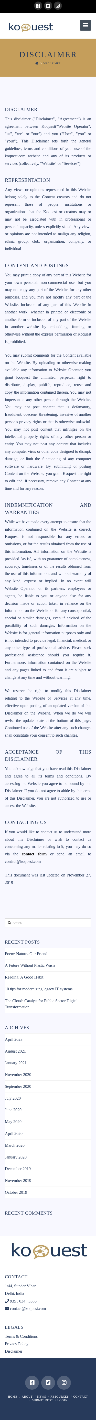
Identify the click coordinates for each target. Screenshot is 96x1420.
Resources (59, 1396)
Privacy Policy (16, 1344)
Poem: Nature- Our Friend (26, 954)
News (41, 1396)
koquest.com (15, 156)
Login (62, 1400)
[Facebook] (38, 6)
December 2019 (18, 1168)
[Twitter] (48, 6)
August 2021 (15, 1051)
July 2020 (13, 1098)
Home (12, 1396)
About (27, 1396)
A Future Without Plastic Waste (30, 965)
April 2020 (14, 1133)
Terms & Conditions (21, 1336)
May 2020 (13, 1121)
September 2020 (18, 1086)
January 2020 (16, 1157)
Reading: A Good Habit (24, 977)
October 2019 (16, 1192)
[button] (85, 25)
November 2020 (18, 1074)
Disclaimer (13, 1351)
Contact (80, 1396)
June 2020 (13, 1110)
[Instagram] (58, 6)
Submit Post (42, 1400)
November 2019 (18, 1180)
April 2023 (14, 1039)
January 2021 (16, 1063)
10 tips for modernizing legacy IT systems (38, 989)
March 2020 (15, 1145)
